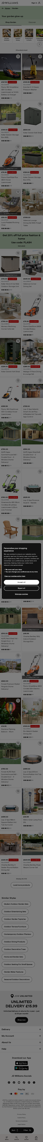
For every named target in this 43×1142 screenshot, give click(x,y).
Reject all (21, 588)
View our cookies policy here (14, 576)
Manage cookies (21, 594)
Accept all (22, 582)
